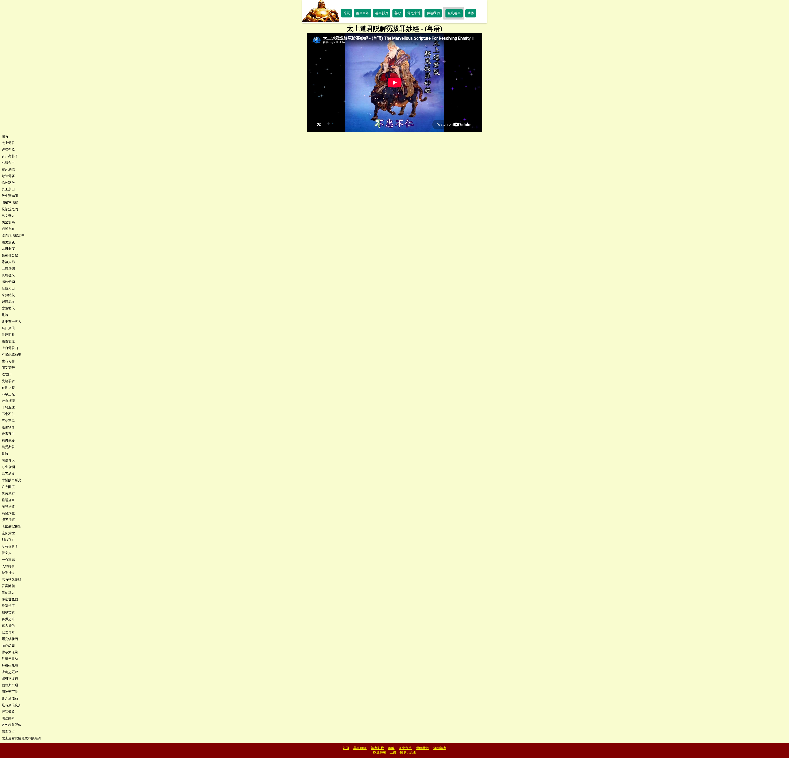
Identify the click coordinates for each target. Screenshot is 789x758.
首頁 (346, 13)
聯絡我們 (433, 13)
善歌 (397, 13)
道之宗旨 (413, 13)
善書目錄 (362, 13)
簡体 (470, 13)
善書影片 (381, 13)
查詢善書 (454, 13)
